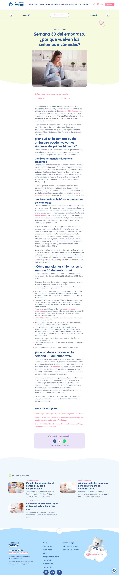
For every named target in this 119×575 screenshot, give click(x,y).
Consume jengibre (41, 318)
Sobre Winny (47, 546)
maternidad (55, 367)
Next (108, 15)
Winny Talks (47, 567)
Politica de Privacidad (70, 546)
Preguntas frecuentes (51, 557)
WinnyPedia (47, 560)
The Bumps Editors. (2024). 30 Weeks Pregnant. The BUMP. (59, 414)
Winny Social (48, 550)
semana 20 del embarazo (71, 111)
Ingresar (109, 4)
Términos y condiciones (71, 550)
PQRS (45, 553)
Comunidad (73, 4)
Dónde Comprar (83, 4)
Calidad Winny (48, 564)
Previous (11, 15)
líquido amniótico (42, 215)
